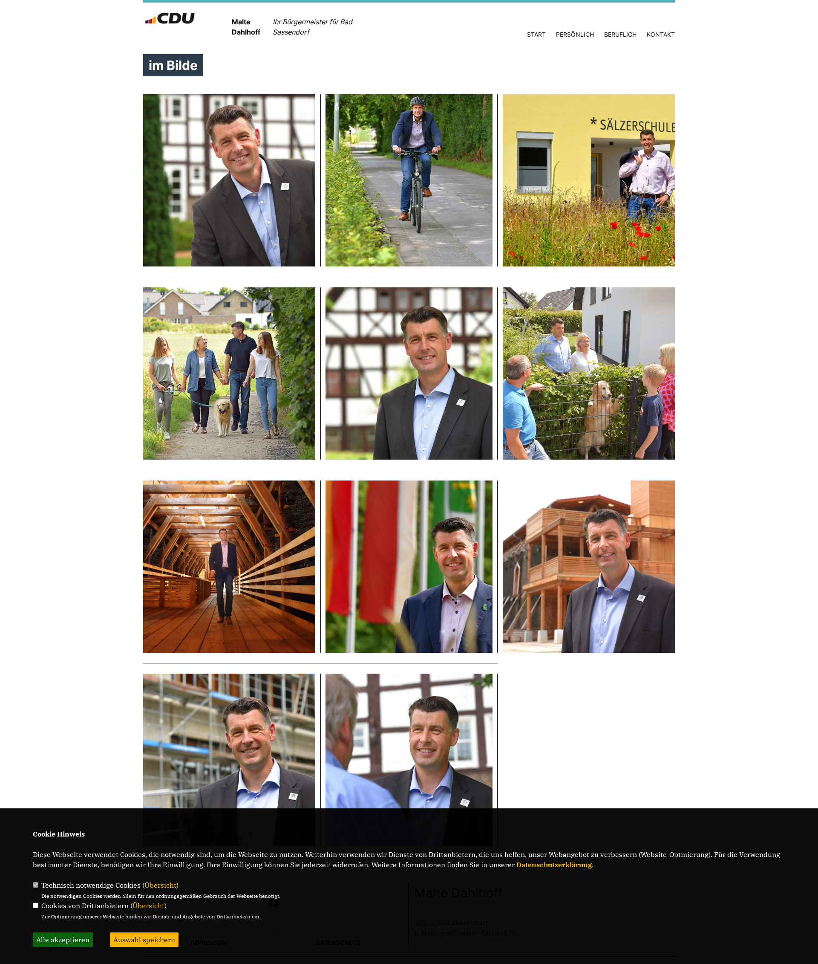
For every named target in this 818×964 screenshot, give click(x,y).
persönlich (575, 34)
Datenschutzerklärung (554, 864)
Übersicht (160, 885)
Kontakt (661, 34)
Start (536, 34)
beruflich (620, 34)
